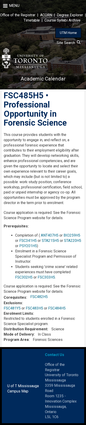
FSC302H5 (24, 277)
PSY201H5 (28, 246)
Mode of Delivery (19, 334)
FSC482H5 (39, 297)
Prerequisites (16, 226)
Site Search (67, 43)
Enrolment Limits (18, 313)
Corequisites (15, 297)
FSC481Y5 (12, 308)
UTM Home (68, 33)
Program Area (16, 339)
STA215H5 (50, 240)
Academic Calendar (43, 79)
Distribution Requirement (25, 329)
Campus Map (17, 391)
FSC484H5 (57, 308)
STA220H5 (72, 240)
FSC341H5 (28, 240)
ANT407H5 (49, 235)
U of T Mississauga (23, 386)
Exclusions (13, 303)
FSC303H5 (46, 277)
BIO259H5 (72, 235)
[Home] (25, 58)
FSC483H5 (34, 308)
